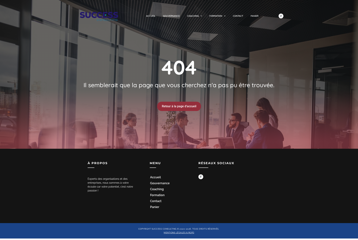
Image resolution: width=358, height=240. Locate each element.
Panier (254, 16)
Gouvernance (171, 16)
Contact (238, 16)
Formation (215, 16)
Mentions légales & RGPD (179, 232)
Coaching (193, 16)
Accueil (151, 16)
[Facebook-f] (281, 16)
